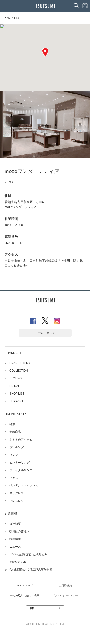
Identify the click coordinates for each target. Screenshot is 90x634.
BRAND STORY (19, 363)
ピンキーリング (19, 462)
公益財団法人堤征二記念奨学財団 (31, 569)
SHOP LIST (13, 18)
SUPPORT (16, 401)
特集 (12, 424)
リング (13, 455)
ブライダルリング (20, 470)
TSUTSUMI (45, 6)
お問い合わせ (18, 562)
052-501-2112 (14, 243)
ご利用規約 (65, 585)
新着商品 (15, 432)
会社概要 (15, 523)
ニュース (15, 546)
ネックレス (16, 493)
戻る (11, 182)
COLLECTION (18, 370)
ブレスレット (18, 500)
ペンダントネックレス (23, 485)
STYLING (15, 378)
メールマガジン (45, 333)
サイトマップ (25, 585)
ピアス (13, 478)
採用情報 (15, 539)
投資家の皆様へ (19, 531)
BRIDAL (14, 386)
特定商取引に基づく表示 (24, 595)
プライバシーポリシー (65, 595)
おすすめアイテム (20, 439)
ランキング (16, 447)
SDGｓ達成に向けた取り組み (28, 554)
